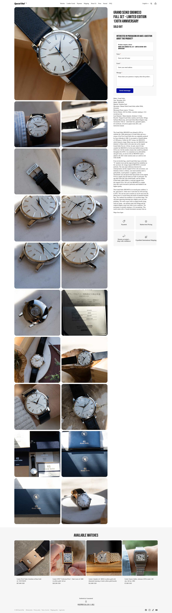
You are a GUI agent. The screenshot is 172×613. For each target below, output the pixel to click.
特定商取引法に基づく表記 (86, 604)
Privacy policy (37, 610)
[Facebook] (146, 610)
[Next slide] (47, 558)
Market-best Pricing (146, 224)
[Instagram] (149, 610)
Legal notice (62, 610)
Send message (124, 90)
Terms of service (45, 610)
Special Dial (21, 610)
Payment (124, 224)
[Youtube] (156, 610)
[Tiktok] (153, 610)
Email (118, 63)
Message (119, 72)
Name (118, 54)
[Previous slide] (17, 558)
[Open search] (151, 3)
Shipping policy (54, 610)
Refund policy (29, 610)
